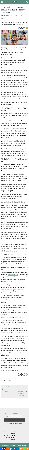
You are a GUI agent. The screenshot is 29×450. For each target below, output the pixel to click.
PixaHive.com (22, 445)
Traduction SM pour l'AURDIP (9, 17)
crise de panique (13, 274)
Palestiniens (9, 141)
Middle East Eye (19, 15)
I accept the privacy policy (15, 423)
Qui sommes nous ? (9, 431)
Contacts (12, 433)
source (3, 18)
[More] (27, 28)
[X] (21, 28)
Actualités (10, 380)
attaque (6, 143)
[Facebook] (19, 28)
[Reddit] (24, 28)
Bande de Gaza (9, 50)
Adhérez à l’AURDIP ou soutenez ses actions (9, 437)
